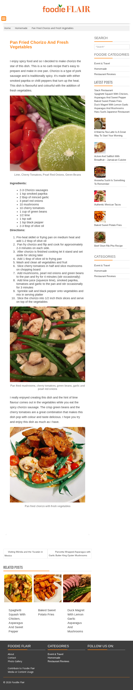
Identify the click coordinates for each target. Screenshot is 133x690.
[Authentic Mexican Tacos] (100, 196)
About (11, 654)
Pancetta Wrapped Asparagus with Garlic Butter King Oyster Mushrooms (70, 554)
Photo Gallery (15, 661)
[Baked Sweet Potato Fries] (100, 217)
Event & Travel (102, 63)
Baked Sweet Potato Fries (108, 101)
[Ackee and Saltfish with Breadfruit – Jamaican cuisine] (100, 148)
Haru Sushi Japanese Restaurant (111, 111)
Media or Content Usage (21, 671)
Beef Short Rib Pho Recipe (108, 245)
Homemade (100, 68)
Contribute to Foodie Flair (21, 668)
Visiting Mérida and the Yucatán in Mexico (24, 554)
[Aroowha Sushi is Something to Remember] (100, 172)
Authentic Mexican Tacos (107, 204)
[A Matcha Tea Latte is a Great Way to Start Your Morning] (100, 124)
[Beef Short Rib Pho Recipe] (100, 238)
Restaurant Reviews (105, 74)
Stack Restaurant (103, 90)
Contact (12, 657)
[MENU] (3, 18)
